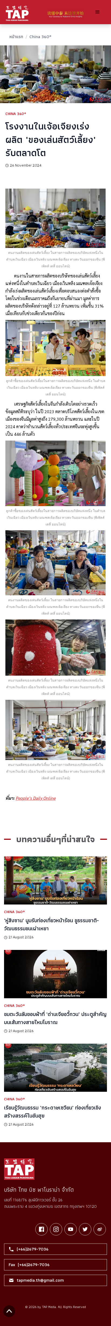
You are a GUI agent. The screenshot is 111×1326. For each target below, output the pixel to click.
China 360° (40, 36)
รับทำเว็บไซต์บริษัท (72, 1313)
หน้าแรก (16, 36)
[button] (97, 12)
